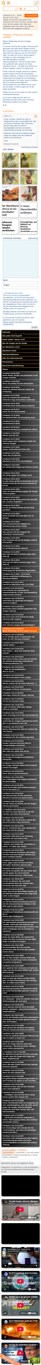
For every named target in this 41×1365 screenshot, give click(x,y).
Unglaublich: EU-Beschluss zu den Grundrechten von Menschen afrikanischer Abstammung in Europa (19, 1169)
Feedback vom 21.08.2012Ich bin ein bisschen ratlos (13, 700)
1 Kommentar (31, 16)
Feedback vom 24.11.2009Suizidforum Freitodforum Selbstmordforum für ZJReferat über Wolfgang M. (20, 913)
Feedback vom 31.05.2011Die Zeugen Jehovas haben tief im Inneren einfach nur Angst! (20, 765)
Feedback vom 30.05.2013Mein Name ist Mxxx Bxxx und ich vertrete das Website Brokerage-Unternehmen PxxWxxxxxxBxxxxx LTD (20, 660)
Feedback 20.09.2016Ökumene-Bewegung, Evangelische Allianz (20, 428)
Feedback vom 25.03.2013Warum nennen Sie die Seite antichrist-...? (20, 682)
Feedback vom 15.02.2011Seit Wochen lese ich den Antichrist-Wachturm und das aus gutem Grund (18, 795)
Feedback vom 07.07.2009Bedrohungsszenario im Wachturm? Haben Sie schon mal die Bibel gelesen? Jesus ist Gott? (20, 989)
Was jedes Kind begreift (12, 336)
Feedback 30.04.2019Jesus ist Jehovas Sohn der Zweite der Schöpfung (18, 389)
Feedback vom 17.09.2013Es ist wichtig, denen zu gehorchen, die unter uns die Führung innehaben (19, 637)
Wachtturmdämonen (10, 354)
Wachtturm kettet (9, 351)
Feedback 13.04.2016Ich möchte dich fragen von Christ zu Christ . (20, 467)
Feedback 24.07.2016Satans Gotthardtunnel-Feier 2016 (16, 448)
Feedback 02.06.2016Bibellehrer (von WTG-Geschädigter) (17, 460)
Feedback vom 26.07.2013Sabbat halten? (13, 644)
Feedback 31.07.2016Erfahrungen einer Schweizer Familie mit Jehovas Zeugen (19, 441)
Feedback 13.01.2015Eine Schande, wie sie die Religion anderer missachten (20, 540)
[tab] (20, 8)
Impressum (13, 1157)
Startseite (6, 332)
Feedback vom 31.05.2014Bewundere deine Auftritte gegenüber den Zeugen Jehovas (20, 609)
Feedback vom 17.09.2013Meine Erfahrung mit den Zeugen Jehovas (20, 630)
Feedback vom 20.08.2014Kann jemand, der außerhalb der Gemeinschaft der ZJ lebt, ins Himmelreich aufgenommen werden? (20, 591)
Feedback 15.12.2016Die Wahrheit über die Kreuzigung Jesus (19, 416)
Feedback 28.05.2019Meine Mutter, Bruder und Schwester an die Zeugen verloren (20, 375)
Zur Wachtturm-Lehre (11, 347)
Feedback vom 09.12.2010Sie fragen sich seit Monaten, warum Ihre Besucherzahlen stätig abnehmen (19, 820)
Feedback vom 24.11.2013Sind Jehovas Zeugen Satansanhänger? (19, 624)
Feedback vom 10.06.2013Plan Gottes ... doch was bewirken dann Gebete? (19, 651)
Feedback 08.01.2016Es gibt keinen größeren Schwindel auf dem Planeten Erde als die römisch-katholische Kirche (20, 482)
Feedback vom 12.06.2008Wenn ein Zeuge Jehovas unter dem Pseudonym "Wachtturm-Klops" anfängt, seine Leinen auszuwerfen (19, 1045)
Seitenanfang (33, 238)
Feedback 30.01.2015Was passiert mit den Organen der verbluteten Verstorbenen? (16, 532)
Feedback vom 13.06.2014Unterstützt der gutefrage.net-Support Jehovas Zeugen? (18, 600)
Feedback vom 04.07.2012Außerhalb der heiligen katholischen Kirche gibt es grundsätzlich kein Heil (20, 721)
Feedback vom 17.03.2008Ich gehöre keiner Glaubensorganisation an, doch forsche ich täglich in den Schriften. (20, 1078)
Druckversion (8, 1152)
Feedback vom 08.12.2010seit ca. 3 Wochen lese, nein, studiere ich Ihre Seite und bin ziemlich (19, 828)
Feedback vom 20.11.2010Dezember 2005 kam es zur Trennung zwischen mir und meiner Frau (18, 836)
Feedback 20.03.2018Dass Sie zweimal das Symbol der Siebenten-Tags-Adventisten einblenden (19, 397)
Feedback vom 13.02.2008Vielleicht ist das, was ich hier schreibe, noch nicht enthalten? (19, 1086)
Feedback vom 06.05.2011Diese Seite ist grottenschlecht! (15, 772)
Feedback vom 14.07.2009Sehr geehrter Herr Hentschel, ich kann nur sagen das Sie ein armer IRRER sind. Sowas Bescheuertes (20, 969)
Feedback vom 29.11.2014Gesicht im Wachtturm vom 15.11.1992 (18, 583)
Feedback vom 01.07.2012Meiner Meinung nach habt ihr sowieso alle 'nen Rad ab (20, 729)
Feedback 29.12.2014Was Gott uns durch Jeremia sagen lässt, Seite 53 (19, 562)
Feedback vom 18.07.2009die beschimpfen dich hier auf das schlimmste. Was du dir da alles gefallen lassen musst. (19, 948)
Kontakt (5, 1157)
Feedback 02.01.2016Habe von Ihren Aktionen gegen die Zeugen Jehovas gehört (20, 491)
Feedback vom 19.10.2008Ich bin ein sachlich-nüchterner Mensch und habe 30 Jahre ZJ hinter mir (20, 1036)
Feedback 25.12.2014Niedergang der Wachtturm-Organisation (19, 569)
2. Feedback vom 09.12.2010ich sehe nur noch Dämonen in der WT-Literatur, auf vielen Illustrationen (18, 812)
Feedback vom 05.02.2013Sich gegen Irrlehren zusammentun (17, 688)
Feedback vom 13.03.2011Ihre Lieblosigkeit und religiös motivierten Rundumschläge (20, 779)
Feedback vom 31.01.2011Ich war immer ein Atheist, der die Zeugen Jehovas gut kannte (19, 804)
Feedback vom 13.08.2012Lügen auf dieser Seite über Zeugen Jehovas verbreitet (17, 707)
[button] (20, 8)
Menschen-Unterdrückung (13, 366)
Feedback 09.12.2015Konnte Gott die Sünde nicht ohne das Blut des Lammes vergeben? (20, 499)
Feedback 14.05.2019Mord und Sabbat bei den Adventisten (18, 382)
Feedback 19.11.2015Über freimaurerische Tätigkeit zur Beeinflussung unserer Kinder (16, 524)
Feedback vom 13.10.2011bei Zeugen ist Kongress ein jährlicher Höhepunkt (18, 757)
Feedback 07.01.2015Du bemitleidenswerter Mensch (15, 547)
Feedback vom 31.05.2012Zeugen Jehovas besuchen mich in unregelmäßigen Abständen (17, 743)
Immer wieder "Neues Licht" (13, 340)
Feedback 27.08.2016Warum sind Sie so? (11, 434)
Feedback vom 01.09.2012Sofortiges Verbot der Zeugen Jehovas (18, 694)
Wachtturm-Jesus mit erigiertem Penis (17, 1163)
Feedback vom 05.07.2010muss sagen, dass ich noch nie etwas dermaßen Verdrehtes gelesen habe (18, 863)
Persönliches (7, 362)
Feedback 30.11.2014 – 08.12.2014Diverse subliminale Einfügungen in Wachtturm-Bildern (17, 576)
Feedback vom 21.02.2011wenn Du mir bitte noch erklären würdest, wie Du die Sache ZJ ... (19, 787)
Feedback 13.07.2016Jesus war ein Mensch (12, 454)
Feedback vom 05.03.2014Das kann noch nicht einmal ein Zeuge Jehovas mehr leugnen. (18, 617)
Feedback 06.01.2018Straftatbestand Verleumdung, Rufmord (19, 405)
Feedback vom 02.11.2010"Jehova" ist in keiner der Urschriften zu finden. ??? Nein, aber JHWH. (19, 844)
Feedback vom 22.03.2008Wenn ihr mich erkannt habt (14, 1071)
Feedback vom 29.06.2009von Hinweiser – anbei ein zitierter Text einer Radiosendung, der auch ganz (21, 999)
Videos (5, 369)
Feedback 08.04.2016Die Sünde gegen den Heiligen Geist (17, 474)
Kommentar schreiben (29, 147)
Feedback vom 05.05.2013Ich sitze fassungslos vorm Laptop (17, 676)
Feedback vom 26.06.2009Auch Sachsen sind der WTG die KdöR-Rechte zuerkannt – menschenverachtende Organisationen (20, 1008)
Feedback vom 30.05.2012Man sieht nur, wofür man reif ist (16, 750)
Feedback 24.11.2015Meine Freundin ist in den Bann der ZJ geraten (18, 516)
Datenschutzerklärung (22, 1155)
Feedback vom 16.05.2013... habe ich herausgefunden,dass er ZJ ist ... (14, 669)
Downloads (20, 1152)
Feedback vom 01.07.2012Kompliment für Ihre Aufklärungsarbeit (18, 736)
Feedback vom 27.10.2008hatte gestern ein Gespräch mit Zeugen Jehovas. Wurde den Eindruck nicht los (19, 1027)
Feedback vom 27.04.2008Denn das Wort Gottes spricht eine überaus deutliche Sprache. (20, 1064)
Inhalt (35, 1155)
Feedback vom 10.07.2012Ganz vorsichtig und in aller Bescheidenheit (20, 714)
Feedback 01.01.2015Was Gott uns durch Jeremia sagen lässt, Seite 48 (19, 554)
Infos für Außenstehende (12, 358)
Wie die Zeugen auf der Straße (14, 343)
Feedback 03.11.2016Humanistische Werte (11, 422)
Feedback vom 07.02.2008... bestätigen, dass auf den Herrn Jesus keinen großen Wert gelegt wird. (19, 1095)
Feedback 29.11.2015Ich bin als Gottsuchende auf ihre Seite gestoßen (18, 508)
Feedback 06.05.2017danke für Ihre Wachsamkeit (14, 410)
